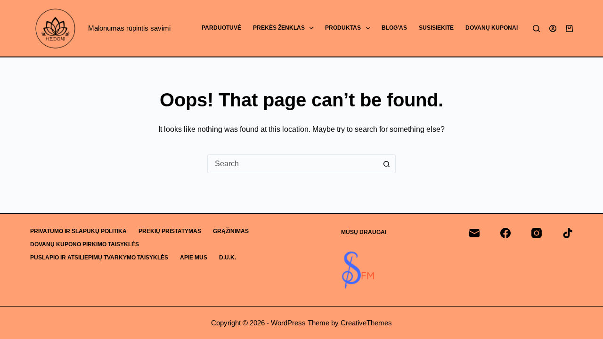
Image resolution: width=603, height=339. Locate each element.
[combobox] (292, 163)
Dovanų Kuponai (491, 27)
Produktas (343, 27)
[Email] (474, 233)
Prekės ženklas (279, 27)
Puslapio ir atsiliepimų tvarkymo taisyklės (99, 257)
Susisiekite (436, 27)
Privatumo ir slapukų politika (78, 231)
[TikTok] (567, 233)
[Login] (552, 28)
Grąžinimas (231, 231)
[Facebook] (505, 233)
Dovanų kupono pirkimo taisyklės (84, 244)
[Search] (536, 28)
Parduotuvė (221, 27)
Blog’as (394, 27)
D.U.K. (227, 257)
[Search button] (386, 164)
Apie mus (193, 257)
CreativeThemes (366, 323)
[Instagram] (536, 233)
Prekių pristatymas (170, 231)
